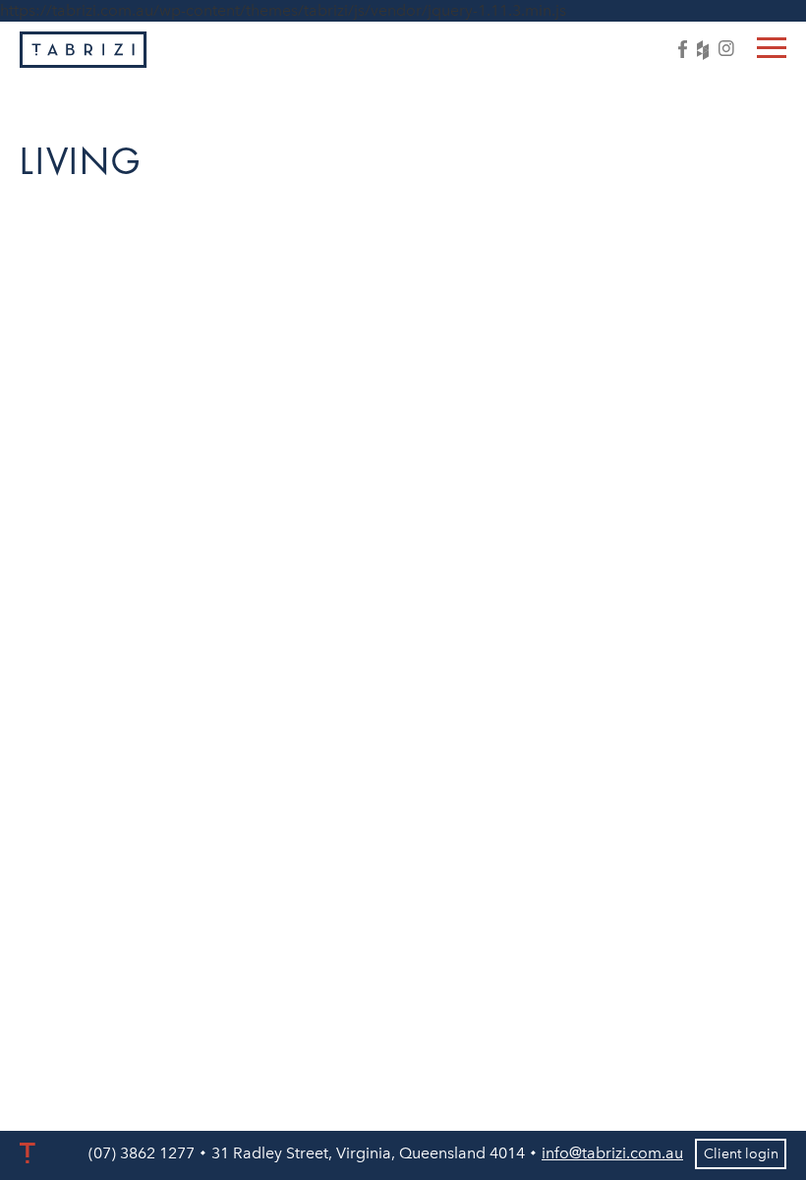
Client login (741, 1154)
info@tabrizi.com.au (612, 1153)
